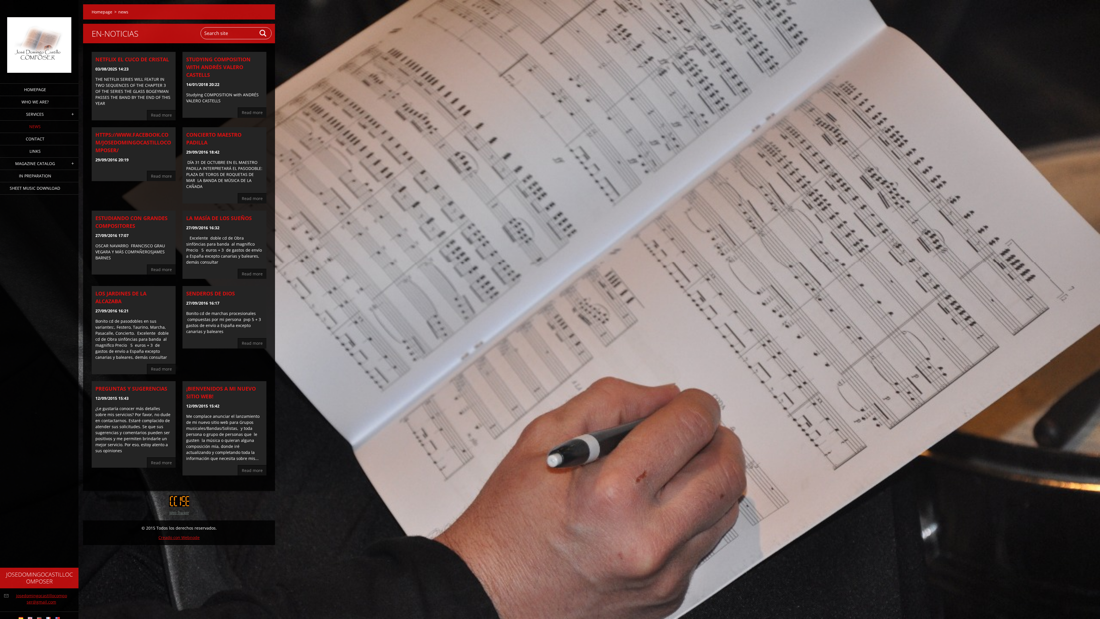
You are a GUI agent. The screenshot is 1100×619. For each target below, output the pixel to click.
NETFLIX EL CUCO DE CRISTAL (132, 59)
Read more (161, 115)
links (35, 151)
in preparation (35, 176)
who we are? (35, 102)
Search (263, 33)
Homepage (35, 89)
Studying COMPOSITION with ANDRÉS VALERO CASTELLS (218, 67)
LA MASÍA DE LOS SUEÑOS (219, 218)
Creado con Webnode (179, 537)
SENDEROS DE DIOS (210, 293)
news (35, 126)
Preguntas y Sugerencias (131, 388)
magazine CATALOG (35, 163)
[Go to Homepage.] (39, 38)
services (35, 114)
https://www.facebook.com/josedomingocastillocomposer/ (133, 142)
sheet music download (35, 188)
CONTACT (35, 139)
